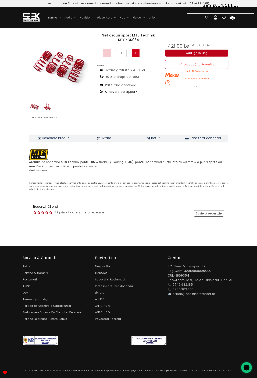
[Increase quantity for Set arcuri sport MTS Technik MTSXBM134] (136, 53)
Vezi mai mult (39, 170)
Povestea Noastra (108, 319)
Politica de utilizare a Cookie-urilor (47, 306)
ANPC (26, 286)
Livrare (99, 292)
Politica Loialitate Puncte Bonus (45, 319)
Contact (101, 273)
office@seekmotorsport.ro (194, 294)
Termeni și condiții (35, 299)
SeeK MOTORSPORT (43, 370)
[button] (53, 17)
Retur (26, 266)
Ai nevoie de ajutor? (121, 92)
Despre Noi (102, 266)
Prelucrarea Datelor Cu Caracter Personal (52, 312)
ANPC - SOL (103, 312)
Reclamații (30, 279)
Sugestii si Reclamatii (110, 279)
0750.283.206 (183, 289)
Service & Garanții (35, 273)
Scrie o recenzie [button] (209, 213)
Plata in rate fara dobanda (114, 286)
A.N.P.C (100, 299)
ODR (26, 292)
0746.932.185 (183, 285)
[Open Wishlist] (5, 372)
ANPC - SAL (103, 306)
